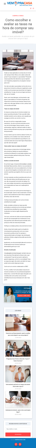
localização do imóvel (11, 253)
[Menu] (5, 3)
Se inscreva (18, 434)
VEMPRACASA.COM (20, 439)
